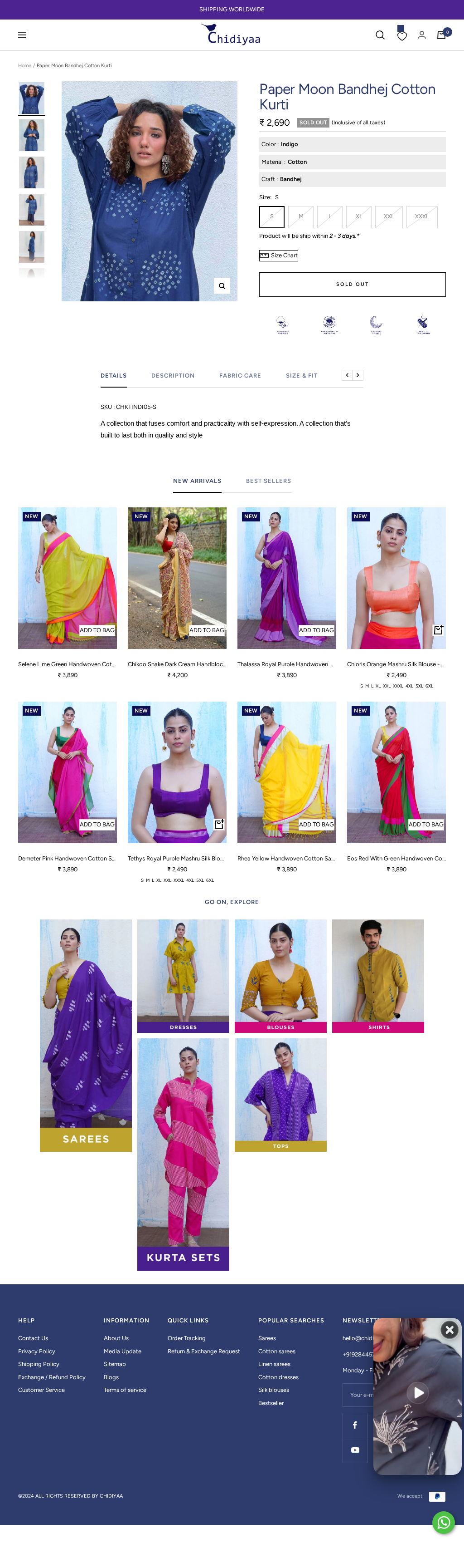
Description (173, 375)
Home (24, 66)
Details (114, 375)
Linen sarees (274, 1364)
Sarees (267, 1338)
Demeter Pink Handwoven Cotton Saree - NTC (67, 858)
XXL (389, 216)
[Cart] (441, 35)
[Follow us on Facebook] (355, 1425)
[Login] (422, 35)
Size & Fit (302, 375)
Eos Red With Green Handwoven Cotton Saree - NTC (396, 858)
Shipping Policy (38, 1364)
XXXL (422, 216)
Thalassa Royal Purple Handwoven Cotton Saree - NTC (286, 664)
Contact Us (33, 1338)
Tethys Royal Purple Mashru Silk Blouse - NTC (177, 858)
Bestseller (271, 1403)
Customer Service (41, 1389)
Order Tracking (187, 1338)
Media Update (122, 1351)
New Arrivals (197, 480)
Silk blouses (273, 1389)
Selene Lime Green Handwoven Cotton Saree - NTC (67, 664)
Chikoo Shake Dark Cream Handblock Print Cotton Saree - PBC (177, 664)
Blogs (111, 1377)
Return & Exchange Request (204, 1351)
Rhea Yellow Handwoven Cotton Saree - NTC (286, 858)
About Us (116, 1338)
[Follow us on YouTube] (355, 1450)
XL (359, 216)
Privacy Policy (36, 1351)
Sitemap (115, 1364)
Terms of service (125, 1389)
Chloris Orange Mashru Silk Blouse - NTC (396, 664)
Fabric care (240, 375)
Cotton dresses (278, 1377)
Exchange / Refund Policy (52, 1377)
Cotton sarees (276, 1351)
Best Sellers (268, 480)
